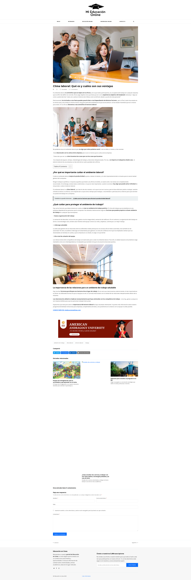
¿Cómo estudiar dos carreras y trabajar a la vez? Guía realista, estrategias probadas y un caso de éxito (95, 476)
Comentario (56, 514)
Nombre (55, 498)
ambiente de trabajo (59, 343)
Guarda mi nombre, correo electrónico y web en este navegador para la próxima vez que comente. (80, 510)
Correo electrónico (101, 498)
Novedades (64, 89)
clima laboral (70, 343)
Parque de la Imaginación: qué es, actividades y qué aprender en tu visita (65, 381)
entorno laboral (79, 343)
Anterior (56, 543)
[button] (133, 21)
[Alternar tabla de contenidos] (69, 166)
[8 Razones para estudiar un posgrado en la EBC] (124, 369)
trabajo (87, 343)
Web (54, 504)
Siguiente (134, 542)
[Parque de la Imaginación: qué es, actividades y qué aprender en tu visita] (66, 369)
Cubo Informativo (86, 576)
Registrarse (132, 565)
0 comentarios (74, 89)
